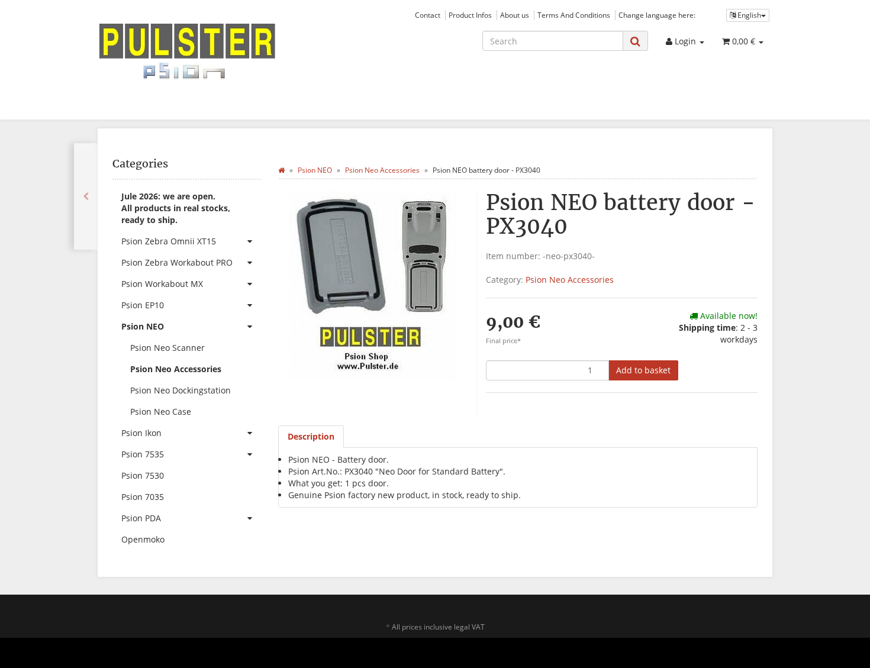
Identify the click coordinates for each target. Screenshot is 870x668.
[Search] (635, 41)
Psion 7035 (142, 496)
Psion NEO (142, 326)
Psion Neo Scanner (167, 347)
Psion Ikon (141, 432)
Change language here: (656, 15)
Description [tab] (311, 436)
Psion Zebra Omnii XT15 (168, 241)
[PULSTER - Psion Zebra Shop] (204, 51)
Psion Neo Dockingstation (180, 390)
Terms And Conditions (573, 15)
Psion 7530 (142, 475)
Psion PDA (141, 518)
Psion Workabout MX (162, 283)
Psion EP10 (142, 305)
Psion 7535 (142, 454)
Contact (427, 15)
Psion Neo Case (160, 411)
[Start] (281, 170)
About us (514, 15)
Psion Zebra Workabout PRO (177, 262)
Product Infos (470, 15)
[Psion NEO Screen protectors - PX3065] (86, 196)
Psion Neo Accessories (570, 279)
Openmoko (143, 539)
